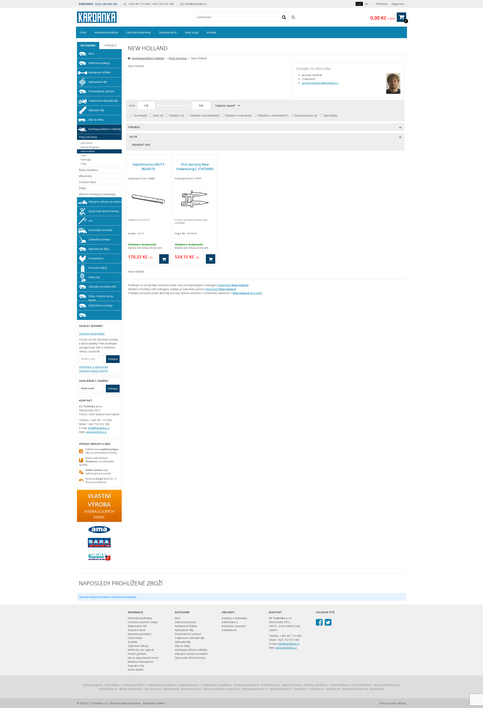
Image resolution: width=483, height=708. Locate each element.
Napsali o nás (136, 665)
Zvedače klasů (87, 182)
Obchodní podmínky (138, 32)
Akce (156, 115)
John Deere (87, 143)
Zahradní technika (99, 239)
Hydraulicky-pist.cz (280, 689)
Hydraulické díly (97, 82)
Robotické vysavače (234, 626)
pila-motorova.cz (191, 689)
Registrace (397, 4)
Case (83, 155)
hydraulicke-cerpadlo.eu (217, 685)
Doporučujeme (304, 115)
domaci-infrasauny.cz (387, 685)
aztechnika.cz (113, 685)
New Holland (88, 151)
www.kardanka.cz (96, 432)
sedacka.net (333, 689)
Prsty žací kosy (178, 58)
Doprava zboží (168, 32)
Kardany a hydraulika (234, 618)
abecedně (247, 293)
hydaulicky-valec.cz (190, 685)
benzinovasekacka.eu (246, 685)
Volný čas (94, 277)
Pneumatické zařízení (101, 91)
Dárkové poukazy (99, 63)
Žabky (82, 188)
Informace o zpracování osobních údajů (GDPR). (93, 369)
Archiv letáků (135, 669)
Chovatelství (95, 258)
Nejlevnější (233, 285)
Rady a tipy (191, 32)
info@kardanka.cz (195, 4)
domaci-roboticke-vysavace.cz (221, 689)
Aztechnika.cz (230, 622)
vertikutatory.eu (107, 689)
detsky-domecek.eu (131, 689)
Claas (84, 163)
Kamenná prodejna (106, 32)
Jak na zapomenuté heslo (143, 657)
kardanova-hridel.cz (134, 685)
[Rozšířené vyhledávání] (293, 17)
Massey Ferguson (90, 147)
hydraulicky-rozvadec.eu (162, 685)
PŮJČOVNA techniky (100, 305)
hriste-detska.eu (340, 685)
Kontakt (211, 32)
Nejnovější (220, 289)
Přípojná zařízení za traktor (105, 201)
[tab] (88, 45)
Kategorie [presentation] (88, 45)
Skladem (175, 115)
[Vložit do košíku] (164, 259)
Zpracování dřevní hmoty (103, 211)
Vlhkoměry (85, 176)
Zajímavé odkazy (138, 646)
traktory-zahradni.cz (316, 685)
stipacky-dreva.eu (292, 685)
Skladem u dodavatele (271, 115)
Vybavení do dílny (98, 249)
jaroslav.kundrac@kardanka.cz (320, 83)
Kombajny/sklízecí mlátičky (148, 58)
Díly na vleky (95, 119)
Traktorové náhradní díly (103, 100)
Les (90, 220)
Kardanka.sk (229, 630)
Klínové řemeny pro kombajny (97, 194)
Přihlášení (382, 4)
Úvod (83, 32)
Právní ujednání (137, 654)
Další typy (86, 159)
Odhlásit (113, 388)
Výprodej (328, 115)
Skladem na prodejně (203, 115)
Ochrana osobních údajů (143, 622)
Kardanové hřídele (99, 72)
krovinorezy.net (270, 685)
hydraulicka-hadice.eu (355, 689)
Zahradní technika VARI (102, 286)
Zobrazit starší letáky (92, 333)
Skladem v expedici (237, 115)
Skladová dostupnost (140, 661)
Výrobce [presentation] (110, 45)
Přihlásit (113, 359)
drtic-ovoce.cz (153, 689)
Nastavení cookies (154, 703)
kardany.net (377, 689)
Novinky (139, 115)
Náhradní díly (96, 110)
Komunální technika (100, 230)
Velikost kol (141, 144)
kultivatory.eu (171, 689)
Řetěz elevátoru (88, 170)
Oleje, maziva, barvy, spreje (101, 297)
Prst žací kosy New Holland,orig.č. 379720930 (195, 166)
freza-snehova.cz (361, 685)
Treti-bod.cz (300, 689)
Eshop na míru (388, 703)
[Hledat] (283, 17)
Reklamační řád (137, 626)
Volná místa (135, 638)
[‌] (319, 622)
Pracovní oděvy (97, 268)
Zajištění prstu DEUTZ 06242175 (148, 166)
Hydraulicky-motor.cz (255, 689)
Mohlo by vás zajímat (141, 650)
